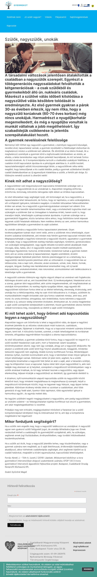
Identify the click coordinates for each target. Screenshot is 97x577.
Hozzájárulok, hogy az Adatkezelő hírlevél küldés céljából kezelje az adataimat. (47, 520)
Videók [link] (48, 17)
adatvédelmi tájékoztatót (38, 516)
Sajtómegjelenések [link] (79, 17)
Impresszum (79, 550)
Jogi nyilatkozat (81, 546)
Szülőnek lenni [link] (14, 17)
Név (9, 506)
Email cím (13, 495)
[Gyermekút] (16, 5)
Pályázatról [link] (60, 17)
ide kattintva (33, 574)
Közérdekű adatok (82, 542)
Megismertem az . (29, 516)
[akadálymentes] (92, 5)
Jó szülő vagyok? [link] (32, 17)
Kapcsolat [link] (11, 25)
